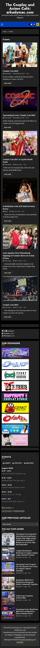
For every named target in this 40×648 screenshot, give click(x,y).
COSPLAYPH (18, 463)
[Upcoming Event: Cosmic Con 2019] (20, 99)
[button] (2, 24)
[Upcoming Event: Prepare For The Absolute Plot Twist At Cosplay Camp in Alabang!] (8, 568)
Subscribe (37, 24)
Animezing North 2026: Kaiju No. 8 (13, 501)
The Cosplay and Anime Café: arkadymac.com (20, 8)
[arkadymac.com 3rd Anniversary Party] (20, 190)
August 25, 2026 (22, 557)
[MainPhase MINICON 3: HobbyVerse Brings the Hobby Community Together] (8, 583)
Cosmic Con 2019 (10, 71)
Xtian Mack (7, 74)
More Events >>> (8, 508)
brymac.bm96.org (26, 640)
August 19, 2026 (22, 573)
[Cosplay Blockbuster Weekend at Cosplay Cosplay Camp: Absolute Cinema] (8, 554)
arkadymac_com (8, 333)
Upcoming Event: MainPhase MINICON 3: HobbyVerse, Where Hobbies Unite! (27, 611)
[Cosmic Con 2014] (20, 288)
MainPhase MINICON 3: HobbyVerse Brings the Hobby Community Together (27, 582)
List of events (7, 511)
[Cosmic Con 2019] (20, 55)
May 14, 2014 (18, 307)
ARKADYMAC (29, 463)
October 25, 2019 (20, 74)
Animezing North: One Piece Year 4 (13, 480)
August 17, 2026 (22, 587)
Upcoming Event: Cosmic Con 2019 (19, 115)
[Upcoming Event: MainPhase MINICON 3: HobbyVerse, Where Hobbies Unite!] (8, 612)
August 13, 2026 (22, 616)
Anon (6, 211)
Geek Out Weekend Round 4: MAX (13, 487)
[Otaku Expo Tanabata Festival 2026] (8, 598)
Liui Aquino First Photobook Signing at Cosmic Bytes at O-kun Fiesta (18, 256)
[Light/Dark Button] (30, 24)
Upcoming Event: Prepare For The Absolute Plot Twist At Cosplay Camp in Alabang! (26, 567)
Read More (7, 83)
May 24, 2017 (18, 165)
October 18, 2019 (20, 118)
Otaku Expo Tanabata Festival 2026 (24, 597)
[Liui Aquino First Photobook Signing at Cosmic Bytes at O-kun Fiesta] (20, 236)
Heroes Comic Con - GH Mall (11, 494)
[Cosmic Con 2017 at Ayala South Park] (20, 143)
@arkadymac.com (9, 336)
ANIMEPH (7, 463)
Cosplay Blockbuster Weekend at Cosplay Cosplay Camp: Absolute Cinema (27, 553)
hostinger (20, 642)
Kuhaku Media (19, 511)
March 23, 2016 (15, 211)
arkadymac (10, 331)
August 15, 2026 (22, 600)
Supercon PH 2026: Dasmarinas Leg (13, 474)
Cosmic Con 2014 (10, 305)
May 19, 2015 (18, 261)
